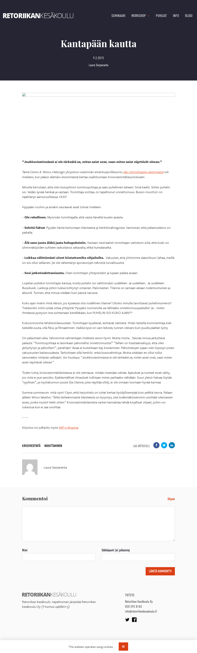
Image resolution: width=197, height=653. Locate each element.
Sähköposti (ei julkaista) (116, 550)
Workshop (138, 15)
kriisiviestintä (31, 446)
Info (176, 15)
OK (123, 646)
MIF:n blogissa (68, 427)
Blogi (188, 15)
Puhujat (161, 15)
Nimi (25, 550)
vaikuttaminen (53, 446)
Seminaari (118, 15)
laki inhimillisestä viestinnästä (144, 171)
